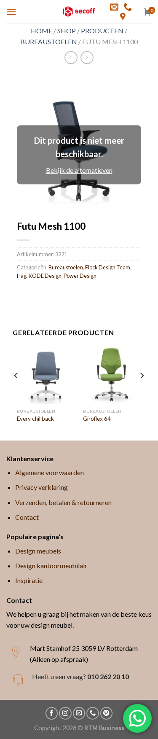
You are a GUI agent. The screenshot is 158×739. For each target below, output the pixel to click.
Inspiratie (29, 580)
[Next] (141, 392)
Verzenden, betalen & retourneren (63, 502)
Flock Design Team (107, 267)
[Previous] (16, 392)
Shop (66, 31)
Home (41, 31)
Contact (27, 517)
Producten (102, 31)
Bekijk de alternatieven (79, 171)
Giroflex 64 (97, 418)
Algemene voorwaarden (49, 472)
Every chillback (35, 418)
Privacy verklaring (41, 487)
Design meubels (38, 551)
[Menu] (11, 11)
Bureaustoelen (48, 42)
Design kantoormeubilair (51, 566)
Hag (22, 275)
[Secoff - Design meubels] (79, 11)
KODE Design (45, 275)
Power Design (80, 275)
